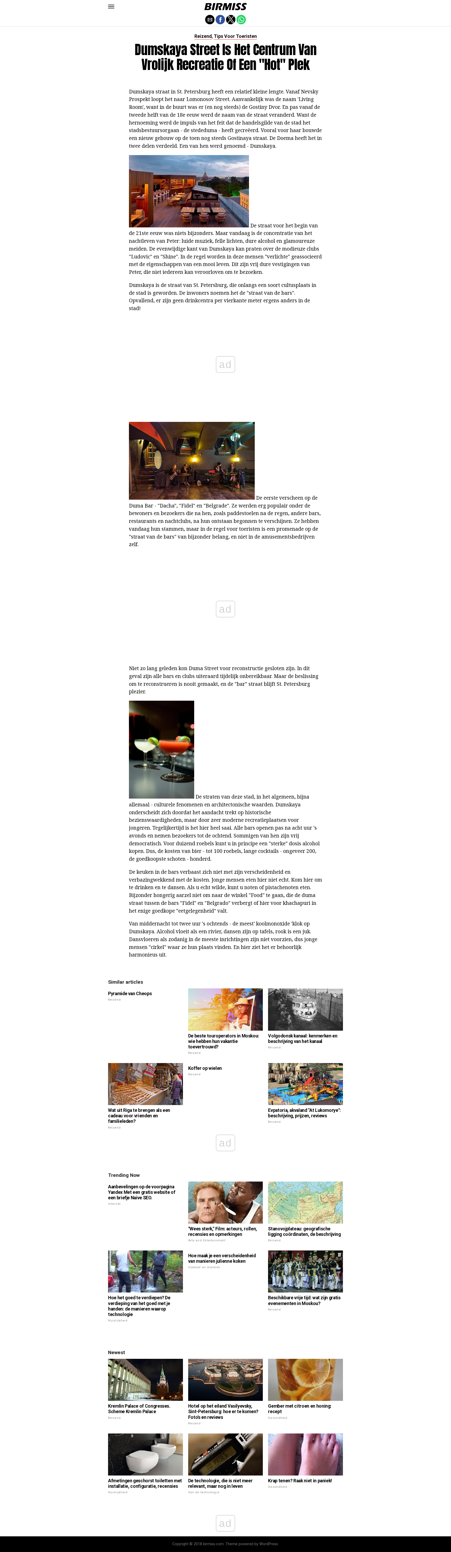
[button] (111, 6)
